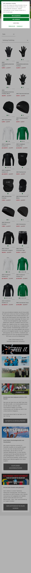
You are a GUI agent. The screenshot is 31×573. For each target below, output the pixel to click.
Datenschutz (12, 26)
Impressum (19, 26)
